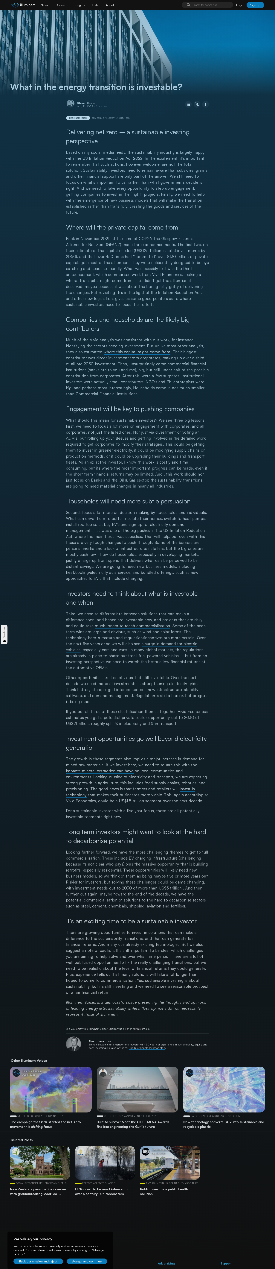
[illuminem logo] (23, 5)
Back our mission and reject (38, 1261)
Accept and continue (87, 1261)
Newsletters (4, 632)
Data (95, 5)
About (110, 5)
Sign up (255, 5)
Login (240, 5)
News (44, 5)
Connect (61, 5)
